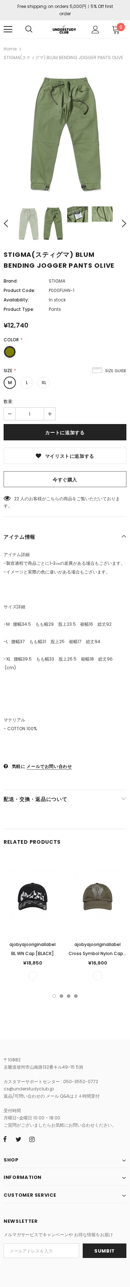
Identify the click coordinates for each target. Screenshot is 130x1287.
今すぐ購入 (65, 479)
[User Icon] (95, 29)
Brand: (11, 281)
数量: (8, 401)
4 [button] (76, 996)
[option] (65, 133)
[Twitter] (18, 1139)
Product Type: (19, 309)
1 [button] (54, 996)
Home (10, 49)
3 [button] (68, 996)
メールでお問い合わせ (49, 766)
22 (16, 499)
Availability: (16, 300)
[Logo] (64, 29)
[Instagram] (31, 1139)
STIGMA (57, 281)
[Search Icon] (28, 29)
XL (44, 382)
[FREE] (33, 975)
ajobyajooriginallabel (32, 944)
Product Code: (19, 290)
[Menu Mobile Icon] (8, 29)
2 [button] (61, 996)
